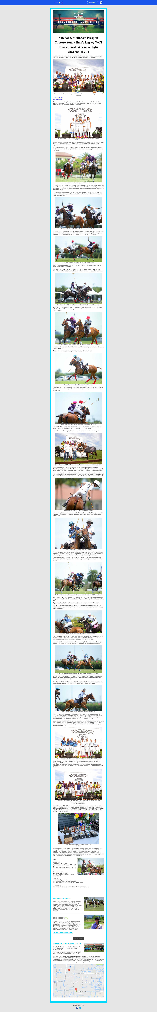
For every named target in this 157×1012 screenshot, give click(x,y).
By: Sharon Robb (57, 98)
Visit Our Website (57, 99)
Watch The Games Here (63, 933)
